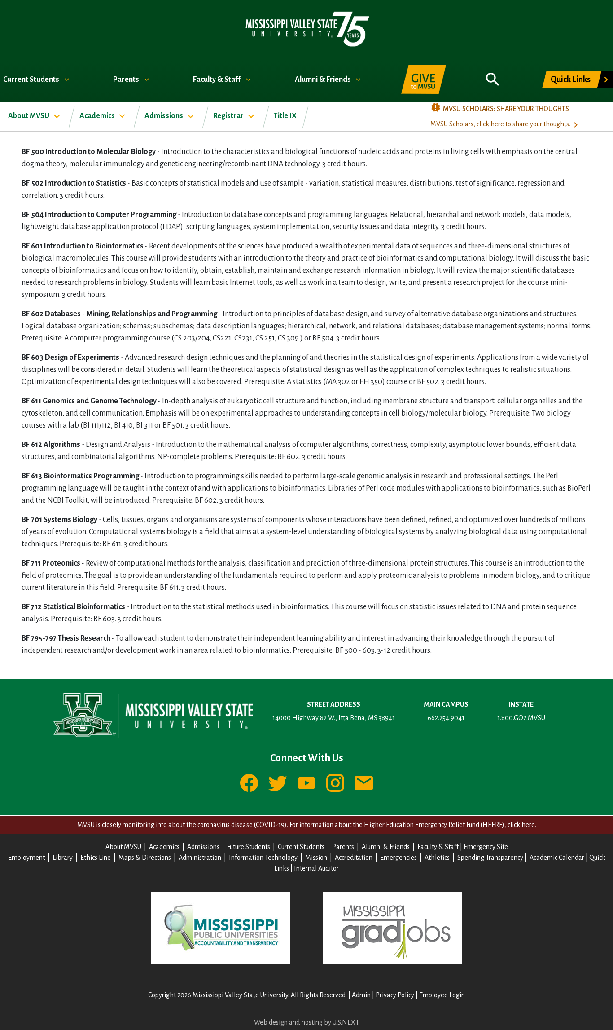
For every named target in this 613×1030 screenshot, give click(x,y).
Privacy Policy (395, 995)
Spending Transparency (490, 857)
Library (63, 857)
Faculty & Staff (217, 79)
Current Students (32, 79)
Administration (200, 857)
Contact (364, 783)
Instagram (335, 783)
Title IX (285, 116)
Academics (97, 116)
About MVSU (29, 116)
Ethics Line (95, 857)
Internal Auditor (316, 868)
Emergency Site (486, 846)
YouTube (306, 783)
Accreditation (353, 857)
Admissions (164, 116)
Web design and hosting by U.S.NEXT (306, 1022)
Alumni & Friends (323, 79)
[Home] (307, 28)
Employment (26, 857)
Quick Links (571, 79)
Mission (316, 857)
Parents (126, 79)
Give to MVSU (423, 79)
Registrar (229, 116)
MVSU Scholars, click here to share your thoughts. (500, 124)
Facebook (249, 783)
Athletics (437, 857)
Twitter (278, 783)
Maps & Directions (144, 857)
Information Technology (263, 857)
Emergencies (398, 857)
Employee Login (442, 995)
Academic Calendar (557, 857)
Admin (361, 995)
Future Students (248, 846)
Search (493, 75)
